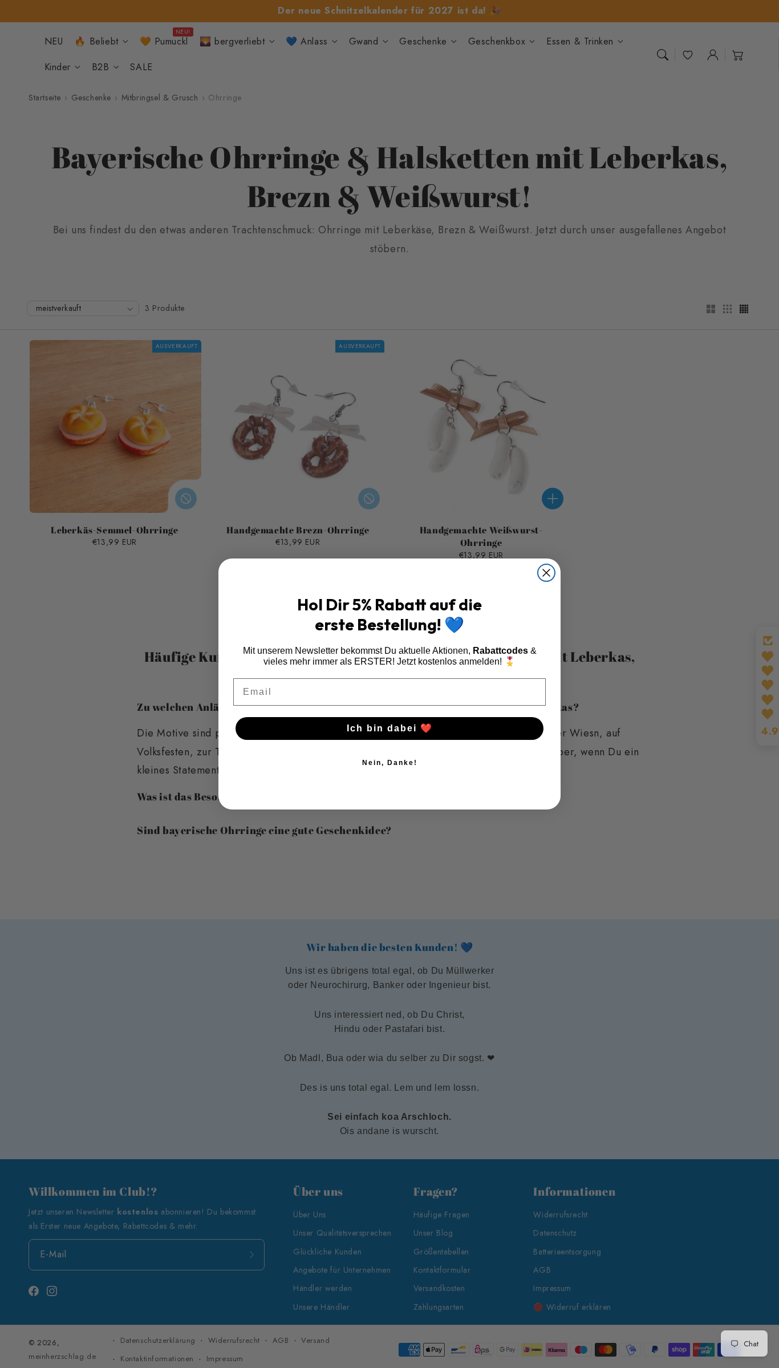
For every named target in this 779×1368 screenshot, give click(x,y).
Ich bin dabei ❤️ (390, 728)
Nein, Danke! (389, 763)
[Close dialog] (546, 572)
